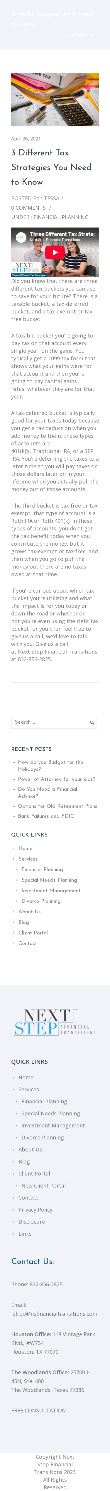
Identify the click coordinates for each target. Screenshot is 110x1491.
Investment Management (51, 891)
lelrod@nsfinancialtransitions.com (54, 1313)
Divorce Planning (41, 901)
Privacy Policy (35, 1209)
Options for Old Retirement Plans (57, 806)
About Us (29, 912)
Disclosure (31, 1221)
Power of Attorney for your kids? (56, 779)
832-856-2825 (46, 1284)
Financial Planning (60, 216)
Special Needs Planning (49, 880)
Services (28, 859)
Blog (23, 922)
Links (25, 1233)
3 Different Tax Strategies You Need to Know (51, 168)
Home (70, 35)
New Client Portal (43, 1185)
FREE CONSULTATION (38, 1410)
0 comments (28, 207)
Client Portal (33, 933)
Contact (27, 943)
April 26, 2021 (26, 138)
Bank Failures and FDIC (46, 816)
